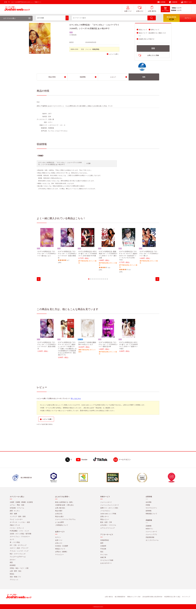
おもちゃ (13, 559)
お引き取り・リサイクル (108, 525)
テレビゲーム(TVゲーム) (18, 556)
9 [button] (105, 279)
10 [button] (107, 279)
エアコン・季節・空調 (17, 505)
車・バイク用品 (15, 542)
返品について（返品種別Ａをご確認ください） (152, 34)
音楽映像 (173, 10)
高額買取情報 (150, 537)
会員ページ (127, 11)
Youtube (84, 460)
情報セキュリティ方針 (134, 596)
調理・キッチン (15, 511)
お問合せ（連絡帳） (61, 551)
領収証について (60, 549)
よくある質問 (59, 522)
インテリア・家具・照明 (18, 516)
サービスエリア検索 (106, 560)
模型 (11, 562)
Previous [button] (39, 279)
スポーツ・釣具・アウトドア (19, 548)
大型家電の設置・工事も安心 (64, 505)
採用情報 (148, 511)
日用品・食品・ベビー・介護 (19, 568)
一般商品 (173, 8)
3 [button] (92, 279)
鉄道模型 (13, 565)
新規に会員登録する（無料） (64, 502)
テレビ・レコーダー (16, 519)
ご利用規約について (61, 525)
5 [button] (96, 279)
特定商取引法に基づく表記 (172, 596)
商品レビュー (104, 519)
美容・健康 (13, 513)
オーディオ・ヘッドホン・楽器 (20, 522)
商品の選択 (58, 511)
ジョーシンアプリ (151, 534)
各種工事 (103, 557)
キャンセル (103, 554)
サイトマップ (186, 596)
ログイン (58, 537)
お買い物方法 (152, 11)
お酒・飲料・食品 (15, 571)
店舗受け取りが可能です (146, 39)
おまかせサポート (106, 563)
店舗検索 (148, 526)
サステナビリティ (151, 508)
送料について (155, 29)
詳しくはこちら (76, 398)
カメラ (12, 539)
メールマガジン (125, 460)
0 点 (178, 8)
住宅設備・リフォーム (17, 508)
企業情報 (162, 2)
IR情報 (148, 505)
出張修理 (103, 546)
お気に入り (139, 11)
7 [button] (101, 279)
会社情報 (148, 502)
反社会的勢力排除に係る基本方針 (152, 596)
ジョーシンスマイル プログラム (65, 519)
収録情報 (83, 77)
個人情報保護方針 (120, 596)
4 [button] (94, 279)
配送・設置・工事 (106, 522)
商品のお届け (59, 516)
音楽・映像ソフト (15, 577)
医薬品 (12, 574)
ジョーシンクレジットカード (109, 505)
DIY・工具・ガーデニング (18, 545)
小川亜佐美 (72, 35)
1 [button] (88, 279)
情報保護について (151, 513)
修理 (101, 543)
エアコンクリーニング (107, 528)
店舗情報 (174, 2)
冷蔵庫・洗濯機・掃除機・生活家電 (21, 502)
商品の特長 (52, 77)
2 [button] (90, 279)
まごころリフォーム (152, 540)
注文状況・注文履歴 (61, 546)
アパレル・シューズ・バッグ (19, 551)
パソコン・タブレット (17, 528)
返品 (101, 551)
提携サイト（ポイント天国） (109, 508)
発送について (143, 29)
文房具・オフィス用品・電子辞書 (20, 534)
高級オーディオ (15, 525)
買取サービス (188, 2)
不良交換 (103, 549)
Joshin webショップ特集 (108, 513)
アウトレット (14, 579)
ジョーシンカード (106, 502)
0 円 (180, 8)
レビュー (113, 77)
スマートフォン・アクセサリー (20, 536)
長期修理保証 (104, 540)
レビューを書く (114, 54)
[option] (47, 243)
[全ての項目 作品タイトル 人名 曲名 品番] (52, 18)
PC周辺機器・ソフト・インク (19, 531)
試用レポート (104, 516)
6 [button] (99, 279)
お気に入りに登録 (153, 55)
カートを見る (165, 10)
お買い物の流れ (60, 508)
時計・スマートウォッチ (18, 554)
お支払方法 (58, 513)
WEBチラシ (149, 528)
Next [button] (157, 279)
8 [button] (103, 279)
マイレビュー (59, 554)
